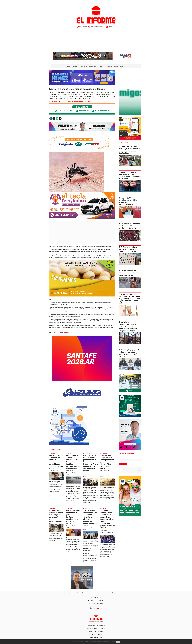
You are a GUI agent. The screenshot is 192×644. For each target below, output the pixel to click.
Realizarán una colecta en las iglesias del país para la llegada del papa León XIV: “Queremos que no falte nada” (130, 298)
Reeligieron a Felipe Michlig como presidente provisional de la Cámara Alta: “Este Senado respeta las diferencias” (107, 463)
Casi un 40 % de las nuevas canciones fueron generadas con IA (128, 273)
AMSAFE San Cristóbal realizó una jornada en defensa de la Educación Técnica (129, 353)
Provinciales (53, 101)
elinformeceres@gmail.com (96, 603)
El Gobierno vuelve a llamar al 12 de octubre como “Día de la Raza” (128, 249)
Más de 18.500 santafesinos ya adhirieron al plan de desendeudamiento (129, 201)
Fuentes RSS (110, 593)
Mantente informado (126, 453)
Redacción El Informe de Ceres (80, 101)
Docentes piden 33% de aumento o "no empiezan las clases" (56, 513)
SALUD (72, 332)
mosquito (60, 332)
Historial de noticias (82, 593)
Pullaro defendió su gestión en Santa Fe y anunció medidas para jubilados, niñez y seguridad (56, 460)
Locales (75, 66)
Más (121, 66)
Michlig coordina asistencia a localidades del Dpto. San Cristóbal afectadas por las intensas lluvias (73, 462)
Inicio (68, 66)
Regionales (83, 66)
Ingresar (121, 593)
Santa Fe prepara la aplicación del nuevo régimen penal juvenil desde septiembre (130, 175)
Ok (118, 641)
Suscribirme (123, 464)
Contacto (71, 593)
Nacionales (92, 66)
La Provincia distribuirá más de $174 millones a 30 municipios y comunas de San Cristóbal (129, 149)
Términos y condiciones (97, 593)
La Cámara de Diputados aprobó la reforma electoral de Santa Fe (129, 225)
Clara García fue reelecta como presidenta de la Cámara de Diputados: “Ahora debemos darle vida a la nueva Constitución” (90, 463)
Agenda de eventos (112, 66)
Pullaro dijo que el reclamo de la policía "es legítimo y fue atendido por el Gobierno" (73, 516)
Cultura (101, 66)
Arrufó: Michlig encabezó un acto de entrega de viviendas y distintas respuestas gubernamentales (90, 517)
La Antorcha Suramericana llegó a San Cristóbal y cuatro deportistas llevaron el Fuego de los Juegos (129, 326)
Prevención (67, 332)
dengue (55, 332)
